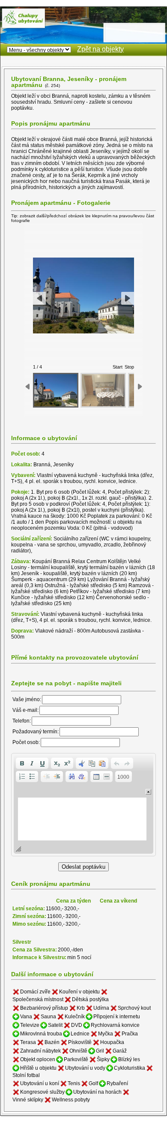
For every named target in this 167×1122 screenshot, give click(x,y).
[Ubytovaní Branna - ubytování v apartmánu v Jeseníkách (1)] (55, 390)
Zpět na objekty (100, 49)
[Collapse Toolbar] (148, 792)
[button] (22, 763)
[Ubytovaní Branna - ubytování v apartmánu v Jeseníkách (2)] (103, 390)
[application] (83, 804)
